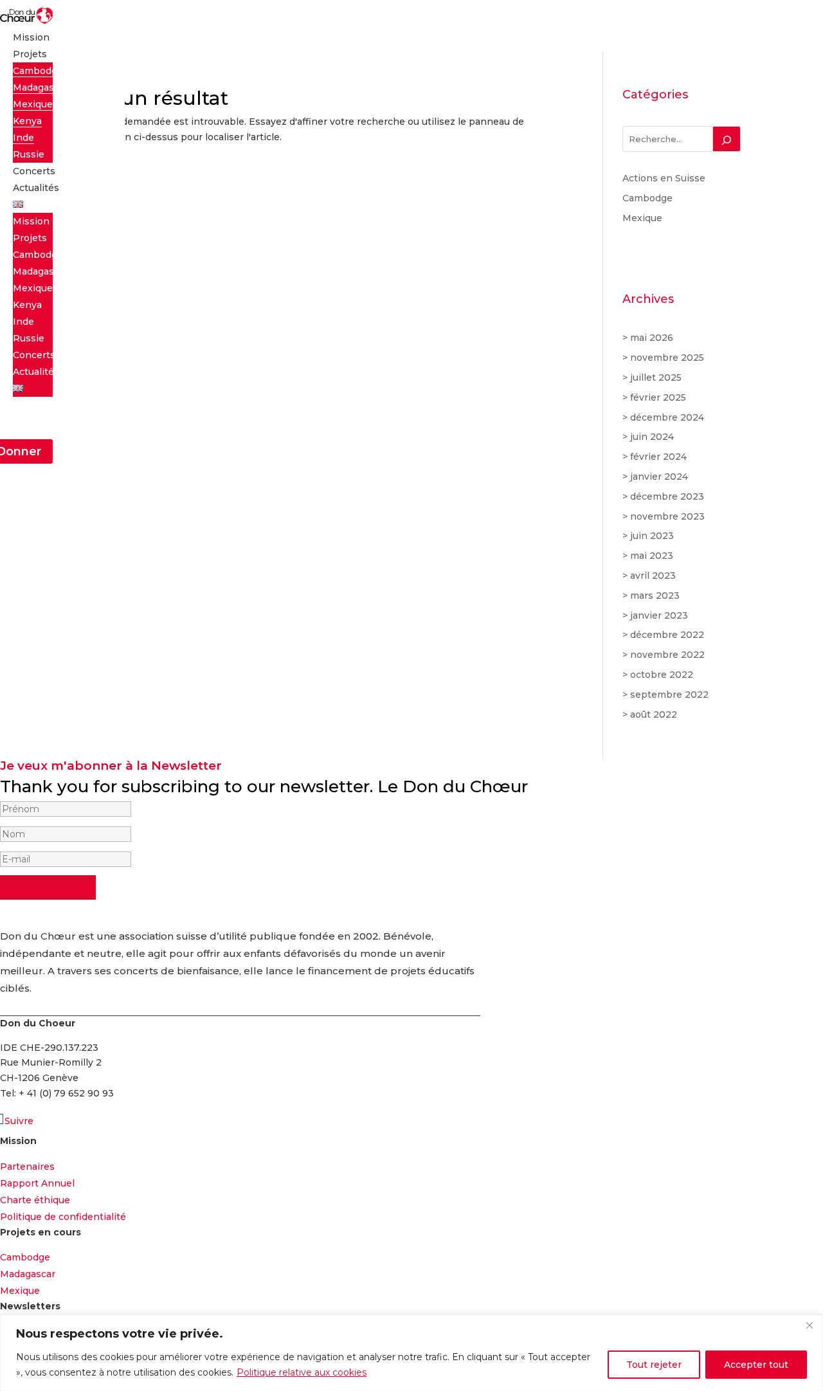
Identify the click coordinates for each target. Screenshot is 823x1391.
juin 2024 (652, 436)
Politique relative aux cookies (301, 1372)
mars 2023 (655, 595)
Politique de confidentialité (63, 1217)
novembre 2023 (667, 516)
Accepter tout (756, 1364)
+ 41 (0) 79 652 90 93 (66, 1093)
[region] (411, 1352)
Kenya (27, 121)
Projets (30, 54)
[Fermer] (809, 1325)
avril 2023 (653, 575)
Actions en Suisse (663, 178)
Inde (23, 137)
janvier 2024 (659, 476)
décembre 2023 (667, 496)
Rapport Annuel (37, 1183)
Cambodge (38, 71)
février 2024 (658, 456)
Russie (28, 154)
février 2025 (658, 397)
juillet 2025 (656, 377)
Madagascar (40, 87)
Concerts (34, 171)
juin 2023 (652, 535)
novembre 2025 (667, 357)
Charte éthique (35, 1200)
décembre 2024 (667, 417)
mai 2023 (651, 555)
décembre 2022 (667, 635)
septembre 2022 (669, 694)
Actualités (36, 188)
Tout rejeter (654, 1364)
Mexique (33, 104)
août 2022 (653, 714)
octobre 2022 (661, 674)
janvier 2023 (659, 615)
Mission (31, 37)
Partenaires (27, 1166)
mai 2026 (651, 337)
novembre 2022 (667, 654)
